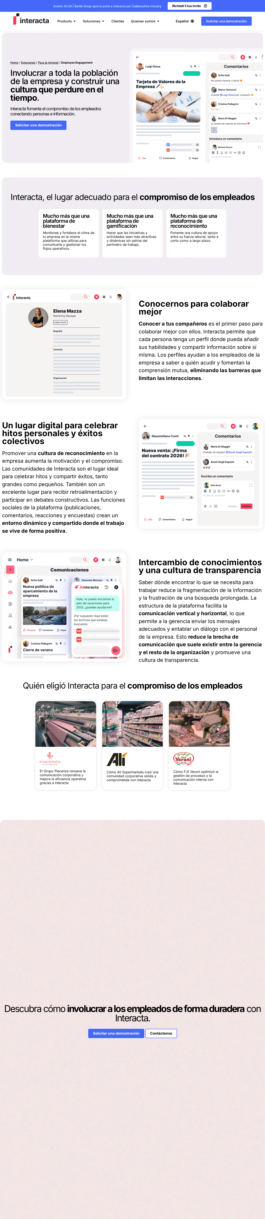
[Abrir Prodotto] (74, 21)
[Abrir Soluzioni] (103, 21)
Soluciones (28, 62)
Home (14, 62)
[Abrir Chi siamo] (158, 21)
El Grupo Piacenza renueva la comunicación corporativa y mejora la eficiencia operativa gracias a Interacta (63, 777)
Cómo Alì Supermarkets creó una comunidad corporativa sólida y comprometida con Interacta (132, 776)
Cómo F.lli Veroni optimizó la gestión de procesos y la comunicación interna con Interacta (195, 778)
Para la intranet (48, 62)
